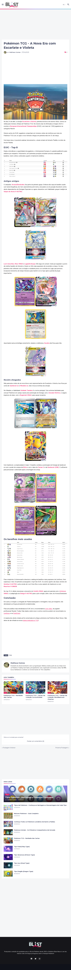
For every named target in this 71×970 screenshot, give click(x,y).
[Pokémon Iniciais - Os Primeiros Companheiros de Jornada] (8, 832)
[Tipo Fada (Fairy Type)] (8, 849)
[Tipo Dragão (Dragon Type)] (8, 874)
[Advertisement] (35, 24)
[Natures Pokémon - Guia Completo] (8, 816)
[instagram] (39, 958)
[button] (2, 4)
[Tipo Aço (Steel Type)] (8, 865)
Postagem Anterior (9, 748)
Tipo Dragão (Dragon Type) (23, 871)
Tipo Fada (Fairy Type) (22, 846)
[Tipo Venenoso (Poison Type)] (8, 857)
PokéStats (16, 613)
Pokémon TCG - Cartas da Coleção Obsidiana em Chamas (57, 697)
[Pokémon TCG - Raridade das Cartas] (8, 840)
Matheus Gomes (18, 663)
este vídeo (48, 609)
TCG (10, 655)
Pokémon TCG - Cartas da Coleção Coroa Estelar (35, 696)
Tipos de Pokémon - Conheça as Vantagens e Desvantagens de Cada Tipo (40, 805)
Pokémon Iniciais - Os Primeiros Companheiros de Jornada (34, 830)
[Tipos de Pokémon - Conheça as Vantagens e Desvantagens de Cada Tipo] (8, 807)
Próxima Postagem (61, 748)
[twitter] (35, 958)
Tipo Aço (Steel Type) (21, 863)
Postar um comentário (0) (35, 741)
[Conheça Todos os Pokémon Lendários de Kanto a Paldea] (8, 824)
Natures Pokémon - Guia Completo (26, 813)
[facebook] (31, 958)
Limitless (7, 613)
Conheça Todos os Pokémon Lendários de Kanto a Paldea (34, 822)
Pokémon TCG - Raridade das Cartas (13, 696)
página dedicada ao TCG (30, 620)
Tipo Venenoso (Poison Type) (24, 855)
